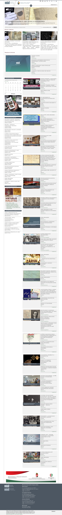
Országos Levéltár (10, 52)
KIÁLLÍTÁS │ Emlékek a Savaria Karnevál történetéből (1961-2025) (48, 86)
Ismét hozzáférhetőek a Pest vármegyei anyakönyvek (47, 422)
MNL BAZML (10, 122)
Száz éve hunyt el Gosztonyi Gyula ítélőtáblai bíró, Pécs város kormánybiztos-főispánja (48, 311)
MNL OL (10, 43)
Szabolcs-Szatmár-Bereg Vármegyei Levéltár (30, 106)
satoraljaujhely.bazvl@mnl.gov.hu (29, 497)
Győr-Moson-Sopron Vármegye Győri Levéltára (30, 384)
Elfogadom (53, 511)
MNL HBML (9, 179)
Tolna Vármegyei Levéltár (30, 263)
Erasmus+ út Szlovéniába (46, 303)
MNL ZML (9, 164)
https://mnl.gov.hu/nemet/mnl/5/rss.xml (47, 1)
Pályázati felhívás (35, 55)
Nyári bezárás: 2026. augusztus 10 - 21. (48, 171)
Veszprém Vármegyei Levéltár (31, 206)
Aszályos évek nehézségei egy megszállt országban (47, 190)
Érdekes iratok (43, 150)
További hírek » (54, 75)
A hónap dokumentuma (44, 207)
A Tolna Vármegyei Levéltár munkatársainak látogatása (47, 388)
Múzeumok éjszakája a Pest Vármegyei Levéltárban (47, 427)
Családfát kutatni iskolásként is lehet (48, 103)
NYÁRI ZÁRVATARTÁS (45, 277)
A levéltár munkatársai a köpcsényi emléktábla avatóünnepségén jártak (46, 382)
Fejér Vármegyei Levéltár (30, 363)
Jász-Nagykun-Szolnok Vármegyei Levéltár (29, 187)
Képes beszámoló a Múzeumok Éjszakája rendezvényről (47, 222)
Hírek (41, 296)
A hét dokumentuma (15, 43)
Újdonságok (42, 110)
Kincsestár (42, 201)
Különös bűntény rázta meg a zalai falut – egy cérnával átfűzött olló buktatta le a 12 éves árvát (48, 246)
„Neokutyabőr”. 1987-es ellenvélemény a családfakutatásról (10, 218)
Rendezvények (33, 69)
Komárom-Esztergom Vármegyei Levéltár (29, 404)
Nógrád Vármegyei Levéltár (31, 144)
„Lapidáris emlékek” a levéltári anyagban (12, 42)
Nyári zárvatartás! (45, 217)
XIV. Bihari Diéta (44, 441)
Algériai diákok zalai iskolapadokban (46, 234)
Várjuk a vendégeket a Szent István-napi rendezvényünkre (40, 66)
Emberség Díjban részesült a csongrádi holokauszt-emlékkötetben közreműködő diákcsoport (48, 127)
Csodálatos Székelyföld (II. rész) (12, 232)
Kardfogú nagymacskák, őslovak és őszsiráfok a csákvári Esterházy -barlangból (49, 367)
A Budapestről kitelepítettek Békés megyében (47, 299)
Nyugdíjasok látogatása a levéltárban (47, 348)
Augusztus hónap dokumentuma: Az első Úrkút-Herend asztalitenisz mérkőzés (48, 204)
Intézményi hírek (33, 58)
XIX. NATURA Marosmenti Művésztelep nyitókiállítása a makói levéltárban (48, 120)
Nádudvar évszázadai (46, 445)
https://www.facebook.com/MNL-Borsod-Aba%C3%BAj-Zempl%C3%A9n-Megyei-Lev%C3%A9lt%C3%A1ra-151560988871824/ (43, 1)
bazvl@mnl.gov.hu (27, 491)
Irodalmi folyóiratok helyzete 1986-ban (20, 21)
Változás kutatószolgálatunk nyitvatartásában (48, 179)
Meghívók (42, 439)
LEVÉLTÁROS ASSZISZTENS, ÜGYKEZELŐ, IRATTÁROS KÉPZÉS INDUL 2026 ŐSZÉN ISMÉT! (30, 42)
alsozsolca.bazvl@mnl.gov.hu (28, 503)
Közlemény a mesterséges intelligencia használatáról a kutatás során (40, 61)
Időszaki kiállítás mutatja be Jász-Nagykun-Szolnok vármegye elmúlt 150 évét (48, 184)
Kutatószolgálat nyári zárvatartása (46, 136)
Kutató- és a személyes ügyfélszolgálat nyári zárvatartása (46, 361)
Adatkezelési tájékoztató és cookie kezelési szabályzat (14, 514)
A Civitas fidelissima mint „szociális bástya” (47, 453)
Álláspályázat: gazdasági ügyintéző (46, 264)
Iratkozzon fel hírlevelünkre (40, 1)
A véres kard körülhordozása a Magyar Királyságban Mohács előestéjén (48, 42)
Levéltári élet (31, 44)
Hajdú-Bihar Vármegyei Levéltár (30, 443)
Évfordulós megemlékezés (44, 314)
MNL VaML (9, 172)
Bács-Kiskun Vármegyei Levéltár (30, 226)
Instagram (45, 1)
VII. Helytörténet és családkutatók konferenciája (48, 98)
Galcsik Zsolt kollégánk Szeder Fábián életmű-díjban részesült (48, 142)
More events (6, 81)
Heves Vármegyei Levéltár (30, 343)
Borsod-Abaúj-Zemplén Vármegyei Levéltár (29, 280)
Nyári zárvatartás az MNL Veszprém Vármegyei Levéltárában (48, 210)
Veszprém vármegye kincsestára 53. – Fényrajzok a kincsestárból (49, 198)
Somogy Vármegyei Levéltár (31, 164)
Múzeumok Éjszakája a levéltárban (49, 227)
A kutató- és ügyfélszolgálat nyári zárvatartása (47, 342)
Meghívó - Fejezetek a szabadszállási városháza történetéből (10, 125)
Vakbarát (49, 1)
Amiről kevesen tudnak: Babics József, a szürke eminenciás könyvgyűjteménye (12, 224)
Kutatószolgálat (33, 63)
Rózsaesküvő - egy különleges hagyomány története (48, 417)
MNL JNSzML (10, 168)
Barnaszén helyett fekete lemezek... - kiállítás (46, 405)
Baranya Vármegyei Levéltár (31, 319)
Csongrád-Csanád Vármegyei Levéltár (31, 124)
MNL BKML (9, 127)
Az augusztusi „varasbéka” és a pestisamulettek (47, 356)
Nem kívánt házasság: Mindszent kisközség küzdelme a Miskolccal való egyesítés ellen (48, 272)
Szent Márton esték (45, 90)
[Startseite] (9, 2)
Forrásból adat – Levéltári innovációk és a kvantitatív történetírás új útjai (47, 435)
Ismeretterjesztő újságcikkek (45, 237)
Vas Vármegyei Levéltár (30, 87)
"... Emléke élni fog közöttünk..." (48, 258)
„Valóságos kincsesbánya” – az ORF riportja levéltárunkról (48, 376)
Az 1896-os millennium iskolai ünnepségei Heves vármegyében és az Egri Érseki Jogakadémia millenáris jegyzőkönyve (48, 336)
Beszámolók (33, 73)
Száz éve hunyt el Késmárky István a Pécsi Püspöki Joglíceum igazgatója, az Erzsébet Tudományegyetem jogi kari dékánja (49, 325)
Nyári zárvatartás (45, 254)
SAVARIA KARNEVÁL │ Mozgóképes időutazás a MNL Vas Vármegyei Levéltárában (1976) (48, 80)
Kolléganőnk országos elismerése (46, 462)
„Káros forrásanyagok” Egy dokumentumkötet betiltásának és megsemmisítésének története (13, 213)
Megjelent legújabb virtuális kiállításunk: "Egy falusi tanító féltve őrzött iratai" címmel (48, 147)
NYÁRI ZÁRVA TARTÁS (45, 409)
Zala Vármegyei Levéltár (30, 242)
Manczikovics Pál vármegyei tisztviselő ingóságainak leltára (48, 282)
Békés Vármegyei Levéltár (30, 298)
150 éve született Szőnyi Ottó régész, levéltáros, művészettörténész (47, 317)
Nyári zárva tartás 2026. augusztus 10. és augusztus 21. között (48, 240)
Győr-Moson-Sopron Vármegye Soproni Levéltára (31, 461)
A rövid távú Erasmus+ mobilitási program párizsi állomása (48, 166)
